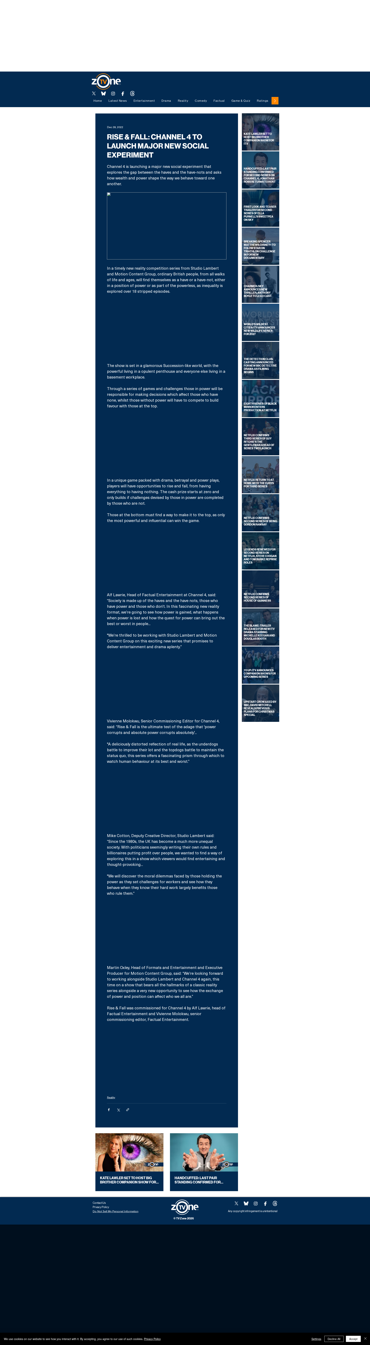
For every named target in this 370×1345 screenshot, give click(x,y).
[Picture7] (122, 93)
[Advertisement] (70, 8)
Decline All (334, 1339)
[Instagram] (113, 93)
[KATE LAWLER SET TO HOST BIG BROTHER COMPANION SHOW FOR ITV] (129, 1152)
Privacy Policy (152, 1339)
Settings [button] (316, 1339)
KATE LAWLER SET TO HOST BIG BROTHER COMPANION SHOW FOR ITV (128, 1180)
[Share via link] (128, 1110)
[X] (93, 93)
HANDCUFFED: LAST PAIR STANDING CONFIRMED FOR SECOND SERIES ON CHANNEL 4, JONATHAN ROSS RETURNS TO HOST (201, 1180)
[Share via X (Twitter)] (118, 1110)
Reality (111, 1097)
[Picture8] (103, 93)
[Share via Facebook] (109, 1110)
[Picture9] (132, 93)
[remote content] (166, 328)
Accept (353, 1339)
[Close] (365, 1339)
